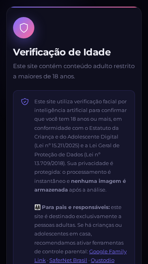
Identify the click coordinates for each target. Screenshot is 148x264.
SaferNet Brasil (68, 260)
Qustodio (102, 260)
